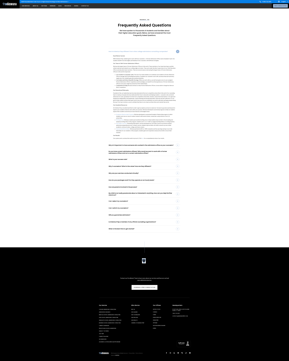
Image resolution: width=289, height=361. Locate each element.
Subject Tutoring (104, 331)
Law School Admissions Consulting (108, 317)
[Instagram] (170, 353)
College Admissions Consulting (107, 309)
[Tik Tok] (186, 353)
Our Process (134, 317)
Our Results (134, 320)
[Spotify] (190, 353)
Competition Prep (103, 336)
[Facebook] (166, 353)
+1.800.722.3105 (266, 2)
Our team (44, 6)
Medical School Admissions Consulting (109, 314)
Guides (76, 6)
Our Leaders (134, 312)
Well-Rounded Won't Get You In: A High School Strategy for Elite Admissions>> (45, 2)
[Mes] (182, 353)
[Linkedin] (174, 353)
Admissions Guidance (104, 312)
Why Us (133, 309)
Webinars (52, 6)
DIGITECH (117, 355)
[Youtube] (178, 353)
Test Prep (101, 333)
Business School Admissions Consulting (110, 323)
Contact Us (85, 6)
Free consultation (280, 6)
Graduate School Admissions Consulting (110, 320)
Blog (60, 6)
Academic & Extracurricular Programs (109, 341)
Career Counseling (104, 325)
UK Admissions (102, 339)
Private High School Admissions (107, 328)
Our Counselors (135, 314)
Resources (68, 6)
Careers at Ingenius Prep (137, 323)
